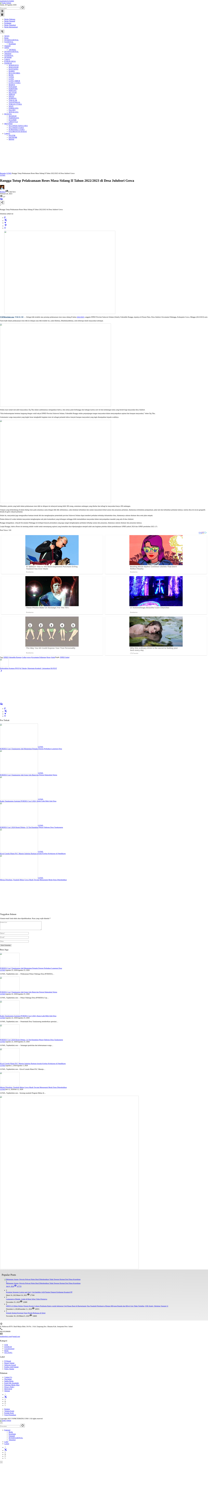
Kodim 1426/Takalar (11, 1367)
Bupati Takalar (9, 1363)
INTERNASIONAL (16, 1438)
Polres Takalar (9, 1369)
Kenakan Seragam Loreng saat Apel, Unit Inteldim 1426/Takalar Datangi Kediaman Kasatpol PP (39, 1292)
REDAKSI (8, 1389)
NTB (6, 1345)
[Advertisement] (65, 157)
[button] (22, 7)
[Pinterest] (5, 1399)
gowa (29, 657)
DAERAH (8, 1347)
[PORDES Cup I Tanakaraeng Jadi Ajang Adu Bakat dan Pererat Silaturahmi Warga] (19, 773)
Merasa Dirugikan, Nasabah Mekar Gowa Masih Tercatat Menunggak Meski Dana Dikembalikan (33, 880)
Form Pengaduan (10, 1415)
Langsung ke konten (7, 1)
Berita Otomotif (9, 21)
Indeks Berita (8, 1381)
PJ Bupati (7, 1361)
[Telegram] (5, 223)
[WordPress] (5, 1401)
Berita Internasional (11, 27)
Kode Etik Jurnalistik (11, 1383)
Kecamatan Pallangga (38, 657)
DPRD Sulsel (64, 657)
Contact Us (8, 1377)
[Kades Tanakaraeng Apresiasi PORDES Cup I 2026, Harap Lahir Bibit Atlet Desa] (19, 799)
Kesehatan (12, 1434)
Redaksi (3, 192)
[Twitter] (5, 221)
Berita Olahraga (9, 19)
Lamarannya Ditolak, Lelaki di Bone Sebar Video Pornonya (26, 1299)
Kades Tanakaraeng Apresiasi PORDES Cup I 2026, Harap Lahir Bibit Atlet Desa (28, 801)
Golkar (24, 657)
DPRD (5, 657)
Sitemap (7, 1391)
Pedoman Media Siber (12, 1385)
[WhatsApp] (5, 228)
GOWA (2, 175)
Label (6, 1442)
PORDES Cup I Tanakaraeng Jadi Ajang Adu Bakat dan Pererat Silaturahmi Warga (28, 775)
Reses (49, 657)
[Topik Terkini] (5, 3)
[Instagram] (5, 1403)
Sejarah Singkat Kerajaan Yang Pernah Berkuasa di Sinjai (25, 1313)
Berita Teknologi (10, 25)
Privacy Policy (9, 1387)
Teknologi (12, 1440)
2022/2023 (80, 317)
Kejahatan (7, 23)
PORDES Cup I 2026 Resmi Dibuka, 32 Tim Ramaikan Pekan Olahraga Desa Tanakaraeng (31, 827)
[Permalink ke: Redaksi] (2, 189)
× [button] (1, 1422)
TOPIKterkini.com (7, 317)
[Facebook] (4, 218)
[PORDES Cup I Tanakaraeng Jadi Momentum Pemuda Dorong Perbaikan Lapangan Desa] (19, 747)
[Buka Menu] (2, 15)
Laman (6, 1444)
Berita (6, 1351)
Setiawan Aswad (10, 1365)
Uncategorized (9, 1349)
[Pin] (5, 226)
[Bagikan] (2, 202)
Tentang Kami (9, 1411)
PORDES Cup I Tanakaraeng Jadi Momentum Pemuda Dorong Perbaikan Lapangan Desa (31, 749)
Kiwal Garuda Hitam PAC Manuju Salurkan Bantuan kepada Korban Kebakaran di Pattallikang (33, 853)
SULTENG (8, 1353)
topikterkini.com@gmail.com (10, 1336)
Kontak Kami (9, 1413)
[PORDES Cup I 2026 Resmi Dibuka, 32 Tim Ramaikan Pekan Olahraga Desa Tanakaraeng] (19, 825)
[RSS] (5, 1405)
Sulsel (53, 657)
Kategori (7, 1430)
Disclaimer (8, 1379)
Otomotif (12, 1436)
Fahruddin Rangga (15, 657)
